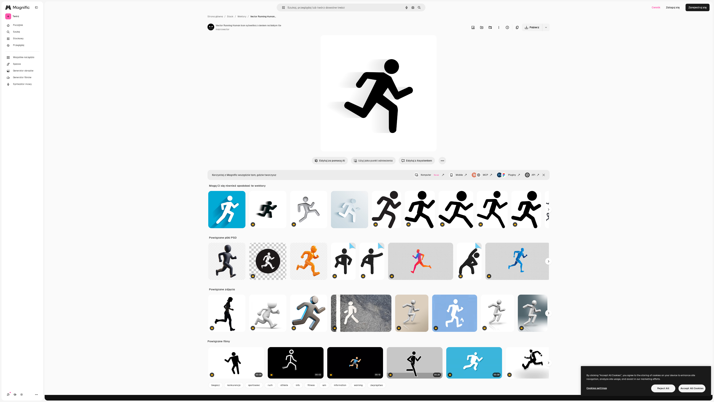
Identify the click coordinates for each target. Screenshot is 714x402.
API (533, 174)
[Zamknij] (543, 174)
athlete (284, 385)
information (340, 385)
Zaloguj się (673, 7)
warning (358, 385)
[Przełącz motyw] (22, 395)
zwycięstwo (376, 385)
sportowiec (254, 385)
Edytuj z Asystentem (419, 160)
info (298, 385)
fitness (311, 385)
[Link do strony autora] (211, 27)
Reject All (663, 388)
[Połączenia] (8, 395)
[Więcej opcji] (498, 27)
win (324, 385)
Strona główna (215, 16)
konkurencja (233, 385)
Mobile (459, 174)
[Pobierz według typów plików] (546, 27)
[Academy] (15, 395)
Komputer (430, 174)
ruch (270, 385)
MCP (485, 174)
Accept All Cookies (692, 388)
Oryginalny (346, 42)
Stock (230, 16)
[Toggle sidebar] (36, 7)
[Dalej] (548, 209)
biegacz (215, 385)
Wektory (241, 16)
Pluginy (512, 174)
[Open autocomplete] (282, 7)
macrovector (222, 29)
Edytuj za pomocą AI (332, 160)
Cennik (656, 7)
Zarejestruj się (698, 7)
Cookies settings (596, 388)
